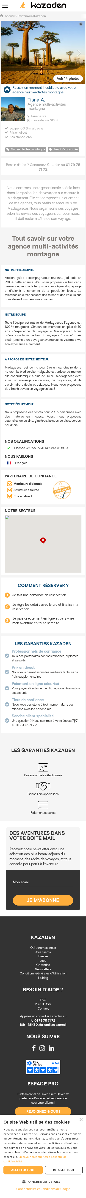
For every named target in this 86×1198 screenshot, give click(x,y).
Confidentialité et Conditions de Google (43, 1189)
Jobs (43, 960)
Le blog (43, 978)
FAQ (43, 1000)
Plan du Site (43, 1004)
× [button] (81, 1119)
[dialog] (43, 1156)
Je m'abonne (43, 900)
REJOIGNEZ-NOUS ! (43, 1111)
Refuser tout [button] (64, 1170)
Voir (68, 78)
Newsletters (43, 969)
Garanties (43, 965)
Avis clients (43, 952)
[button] (7, 52)
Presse (43, 956)
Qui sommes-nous (43, 947)
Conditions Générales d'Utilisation (43, 973)
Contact (43, 1008)
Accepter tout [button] (23, 1170)
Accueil (9, 16)
